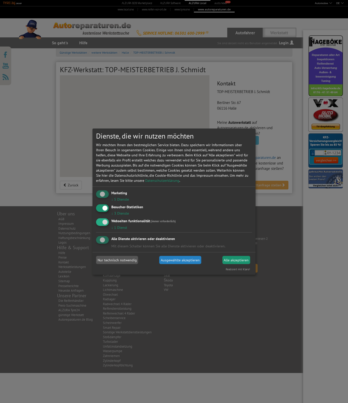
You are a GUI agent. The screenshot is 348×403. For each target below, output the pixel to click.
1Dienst (119, 227)
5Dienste (120, 199)
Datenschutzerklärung (162, 180)
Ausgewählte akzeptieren (180, 260)
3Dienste (120, 213)
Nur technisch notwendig (117, 260)
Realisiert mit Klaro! (238, 269)
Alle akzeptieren (236, 260)
